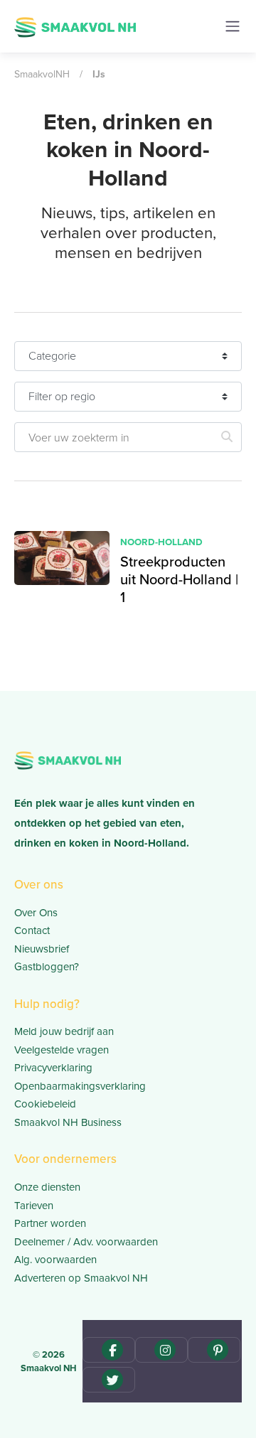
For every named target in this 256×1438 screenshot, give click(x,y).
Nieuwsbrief (41, 948)
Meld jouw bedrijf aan (64, 1031)
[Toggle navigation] (232, 26)
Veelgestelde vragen (61, 1049)
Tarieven (33, 1205)
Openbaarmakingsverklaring (80, 1085)
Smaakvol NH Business (68, 1122)
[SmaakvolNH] (75, 25)
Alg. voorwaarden (55, 1259)
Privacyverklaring (53, 1067)
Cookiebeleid (45, 1103)
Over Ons (36, 912)
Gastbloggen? (46, 966)
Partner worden (50, 1223)
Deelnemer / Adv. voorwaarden (86, 1241)
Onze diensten (47, 1186)
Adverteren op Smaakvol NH (81, 1277)
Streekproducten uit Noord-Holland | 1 (179, 579)
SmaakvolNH (42, 74)
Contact (32, 930)
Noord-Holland (161, 542)
